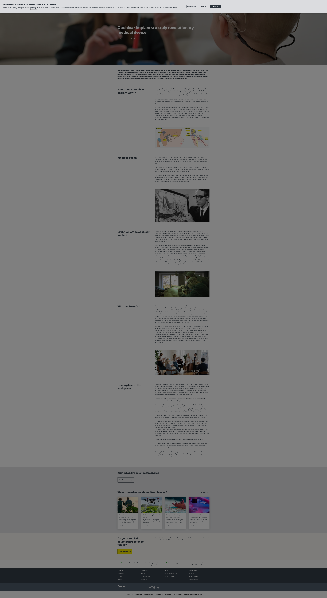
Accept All (215, 6)
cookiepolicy (34, 8)
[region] (163, 6)
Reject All (203, 6)
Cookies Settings (191, 6)
